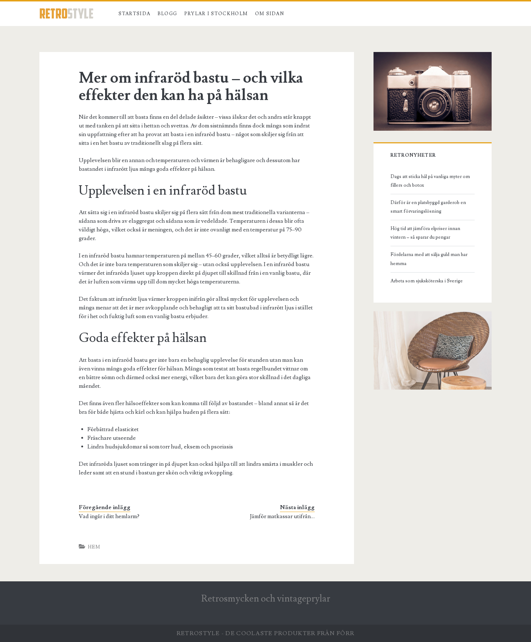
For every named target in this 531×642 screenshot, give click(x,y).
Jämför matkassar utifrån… (282, 516)
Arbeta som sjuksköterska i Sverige (426, 281)
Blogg (167, 14)
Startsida (134, 14)
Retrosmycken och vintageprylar (265, 599)
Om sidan (269, 14)
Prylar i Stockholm (216, 14)
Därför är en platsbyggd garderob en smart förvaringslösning (428, 207)
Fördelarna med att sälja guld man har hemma (428, 259)
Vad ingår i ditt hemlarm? (109, 516)
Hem (94, 547)
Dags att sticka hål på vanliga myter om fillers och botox (430, 181)
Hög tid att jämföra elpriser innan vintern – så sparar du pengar (425, 233)
